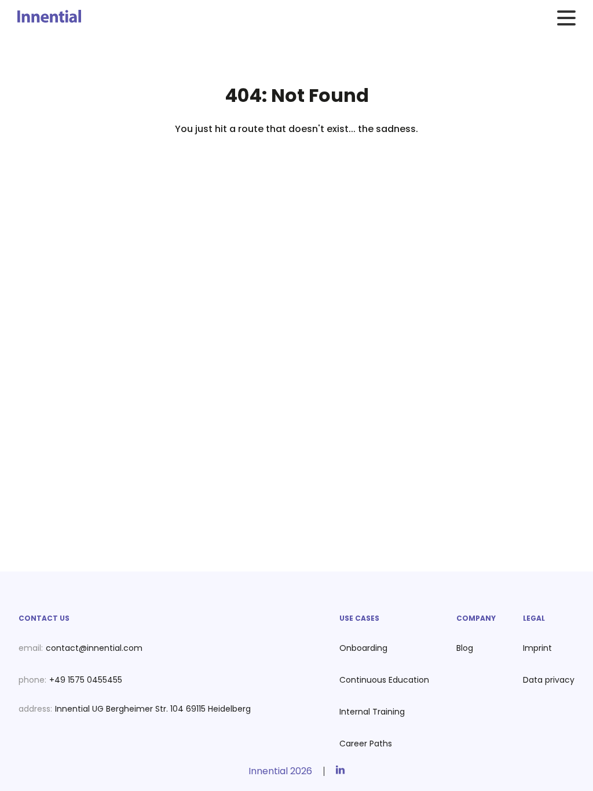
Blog (464, 648)
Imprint (537, 648)
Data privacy (548, 680)
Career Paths (365, 743)
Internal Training (372, 711)
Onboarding (363, 648)
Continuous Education (384, 680)
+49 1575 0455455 (85, 680)
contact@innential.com (94, 648)
